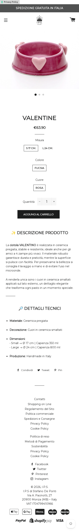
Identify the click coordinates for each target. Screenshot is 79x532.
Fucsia (39, 167)
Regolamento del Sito (39, 409)
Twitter (41, 469)
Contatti (39, 399)
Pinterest (41, 474)
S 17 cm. (31, 148)
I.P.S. (45, 487)
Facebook (41, 464)
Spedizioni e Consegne (39, 419)
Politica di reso (39, 436)
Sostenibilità (39, 446)
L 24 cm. (48, 148)
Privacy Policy (11, 2)
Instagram (41, 479)
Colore (39, 160)
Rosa (39, 187)
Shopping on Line (39, 404)
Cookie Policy (39, 428)
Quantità (29, 202)
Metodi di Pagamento (39, 441)
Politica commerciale (40, 414)
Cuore (39, 180)
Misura (39, 140)
